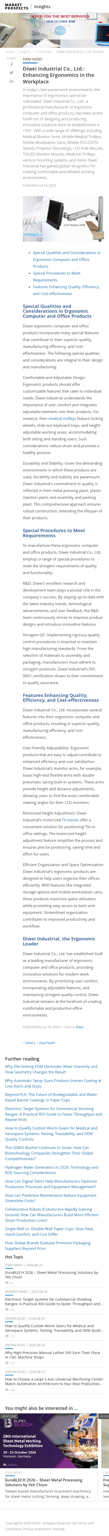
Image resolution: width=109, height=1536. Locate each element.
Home (9, 51)
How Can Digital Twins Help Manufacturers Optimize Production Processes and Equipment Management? (51, 1184)
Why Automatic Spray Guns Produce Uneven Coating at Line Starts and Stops (53, 1083)
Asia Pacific (47, 1043)
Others (30, 1043)
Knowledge (15, 1318)
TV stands (70, 819)
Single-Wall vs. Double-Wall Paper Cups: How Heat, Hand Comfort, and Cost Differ (49, 1231)
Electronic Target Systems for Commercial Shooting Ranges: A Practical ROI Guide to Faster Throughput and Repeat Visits (53, 1114)
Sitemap (58, 1529)
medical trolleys (62, 418)
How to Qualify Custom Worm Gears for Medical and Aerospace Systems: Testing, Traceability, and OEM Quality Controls (51, 1133)
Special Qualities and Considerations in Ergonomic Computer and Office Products (67, 259)
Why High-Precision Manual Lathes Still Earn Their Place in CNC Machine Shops (52, 1355)
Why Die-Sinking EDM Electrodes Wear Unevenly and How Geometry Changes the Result (51, 1069)
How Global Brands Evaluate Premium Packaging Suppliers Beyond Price (47, 1245)
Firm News (43, 51)
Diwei (79, 1027)
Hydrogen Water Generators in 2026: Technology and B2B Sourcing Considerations (51, 1170)
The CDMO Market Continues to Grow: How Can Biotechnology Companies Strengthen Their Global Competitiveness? (49, 1153)
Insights (42, 6)
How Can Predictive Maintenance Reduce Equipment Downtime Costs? (50, 1198)
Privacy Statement (37, 1529)
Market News (16, 1291)
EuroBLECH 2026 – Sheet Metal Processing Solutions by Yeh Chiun (51, 1274)
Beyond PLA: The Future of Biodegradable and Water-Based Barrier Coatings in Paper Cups (51, 1097)
